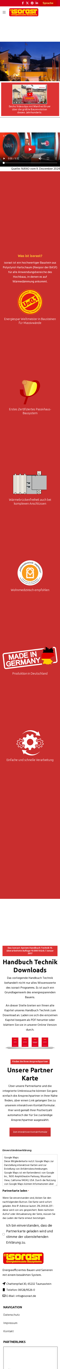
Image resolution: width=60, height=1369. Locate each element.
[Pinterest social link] (32, 3)
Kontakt (8, 1331)
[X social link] (27, 3)
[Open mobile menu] (4, 12)
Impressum (10, 1323)
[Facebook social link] (23, 3)
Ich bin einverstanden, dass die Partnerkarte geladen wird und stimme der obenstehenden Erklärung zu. (29, 1234)
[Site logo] (23, 12)
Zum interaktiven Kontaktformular (30, 1132)
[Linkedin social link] (37, 3)
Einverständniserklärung (17, 1150)
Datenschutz (11, 1315)
